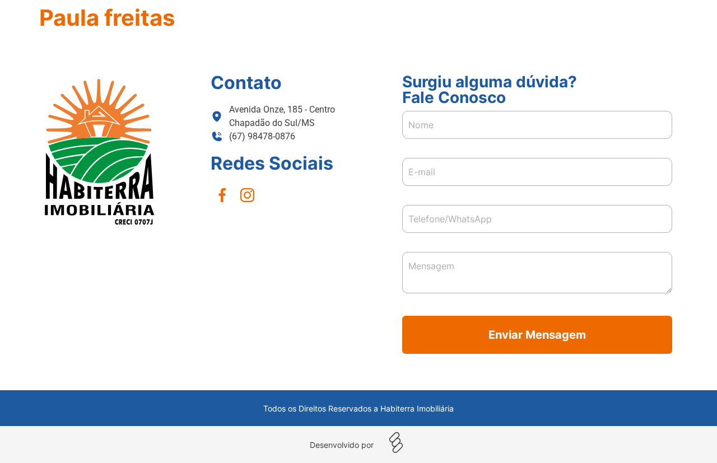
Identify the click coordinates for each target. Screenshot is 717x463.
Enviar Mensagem (537, 335)
